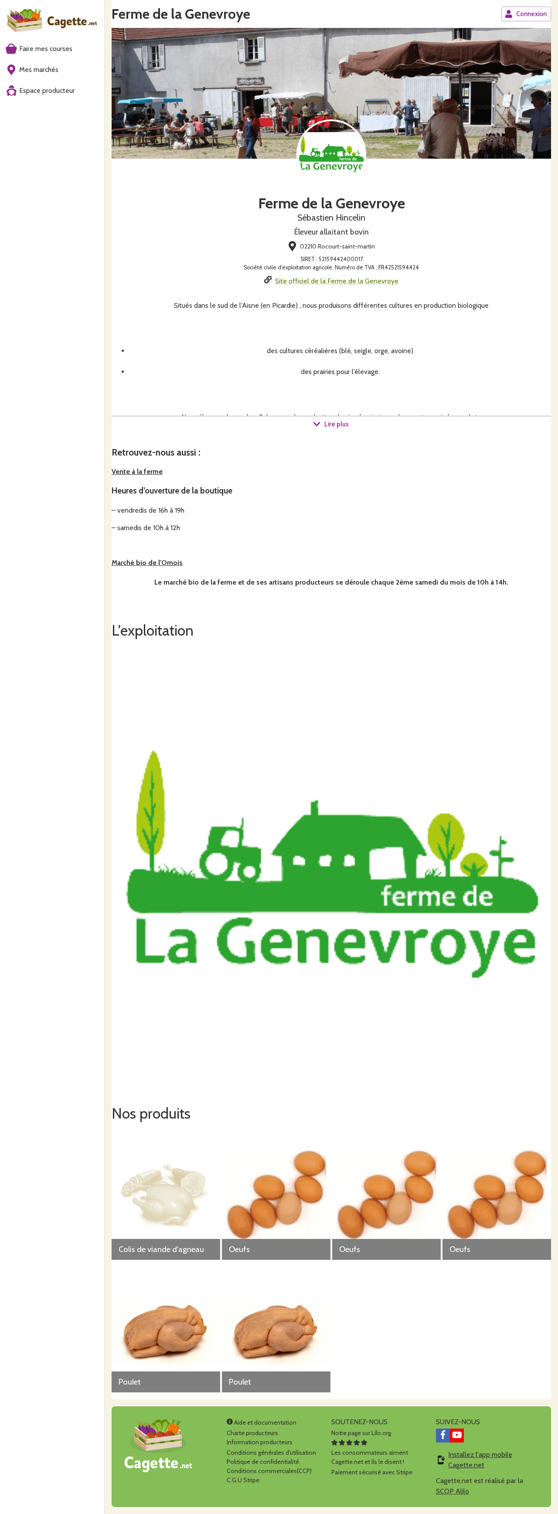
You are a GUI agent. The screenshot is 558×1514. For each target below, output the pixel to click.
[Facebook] (443, 1436)
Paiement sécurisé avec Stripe (371, 1472)
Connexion (531, 14)
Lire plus (336, 424)
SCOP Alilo (452, 1491)
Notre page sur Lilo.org (361, 1433)
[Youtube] (457, 1436)
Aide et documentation (264, 1422)
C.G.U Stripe (243, 1480)
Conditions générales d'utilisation (271, 1452)
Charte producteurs (252, 1433)
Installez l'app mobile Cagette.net (480, 1459)
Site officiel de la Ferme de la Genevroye (336, 281)
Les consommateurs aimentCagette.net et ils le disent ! (369, 1457)
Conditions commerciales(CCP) (269, 1471)
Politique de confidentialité (263, 1462)
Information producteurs (260, 1442)
